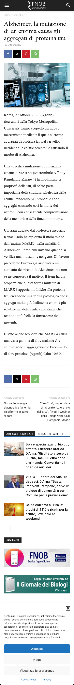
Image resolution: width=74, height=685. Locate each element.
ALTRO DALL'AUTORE (51, 434)
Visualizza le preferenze (37, 670)
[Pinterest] (26, 54)
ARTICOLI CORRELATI (19, 434)
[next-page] (12, 528)
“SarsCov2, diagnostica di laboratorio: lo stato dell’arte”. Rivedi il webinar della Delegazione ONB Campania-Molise (53, 412)
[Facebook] (8, 54)
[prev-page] (6, 528)
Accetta (37, 649)
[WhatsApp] (35, 54)
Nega (37, 660)
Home (7, 14)
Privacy (47, 679)
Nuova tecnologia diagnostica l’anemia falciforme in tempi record (17, 410)
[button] (68, 608)
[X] (17, 54)
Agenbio (18, 14)
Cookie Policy (29, 679)
